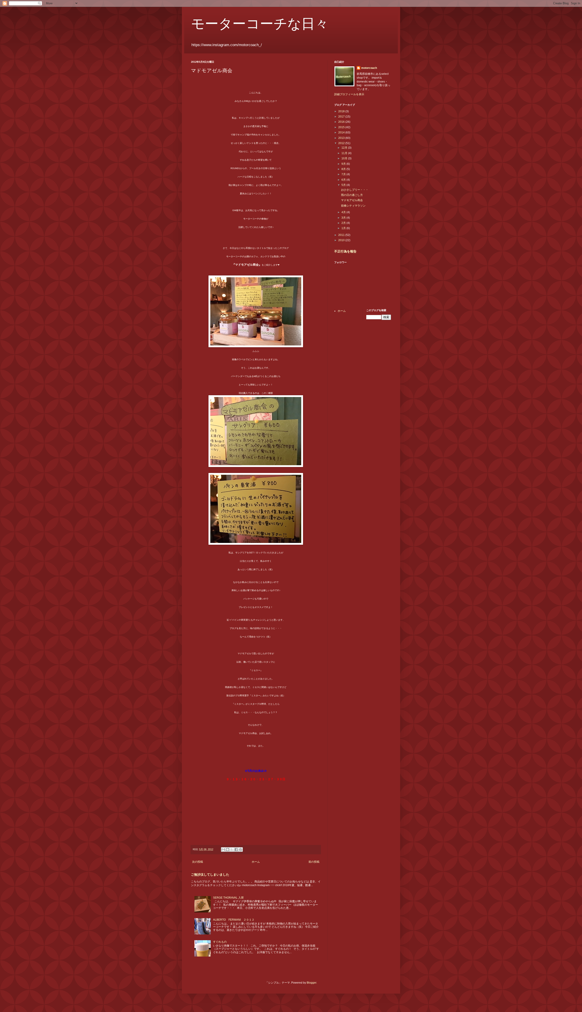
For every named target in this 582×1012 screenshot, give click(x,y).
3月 (343, 217)
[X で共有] (232, 849)
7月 (343, 174)
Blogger (311, 982)
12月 (344, 147)
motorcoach (369, 68)
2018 (341, 111)
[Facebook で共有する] (236, 849)
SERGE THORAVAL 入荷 (228, 897)
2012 (341, 143)
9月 (343, 163)
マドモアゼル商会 (352, 200)
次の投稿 (197, 861)
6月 (343, 179)
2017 (341, 116)
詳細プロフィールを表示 (349, 94)
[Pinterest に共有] (240, 849)
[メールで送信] (223, 849)
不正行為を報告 (345, 251)
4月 (343, 212)
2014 (341, 132)
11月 (344, 153)
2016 (341, 121)
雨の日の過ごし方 (352, 195)
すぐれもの (220, 941)
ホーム (256, 861)
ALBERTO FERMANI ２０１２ (233, 919)
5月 (343, 185)
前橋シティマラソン (353, 205)
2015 (341, 127)
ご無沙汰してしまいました (210, 874)
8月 (343, 169)
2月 (343, 223)
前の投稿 (314, 861)
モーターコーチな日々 (260, 23)
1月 (343, 228)
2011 (341, 235)
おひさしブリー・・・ (354, 189)
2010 (341, 240)
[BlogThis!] (227, 849)
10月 (344, 158)
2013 (341, 138)
